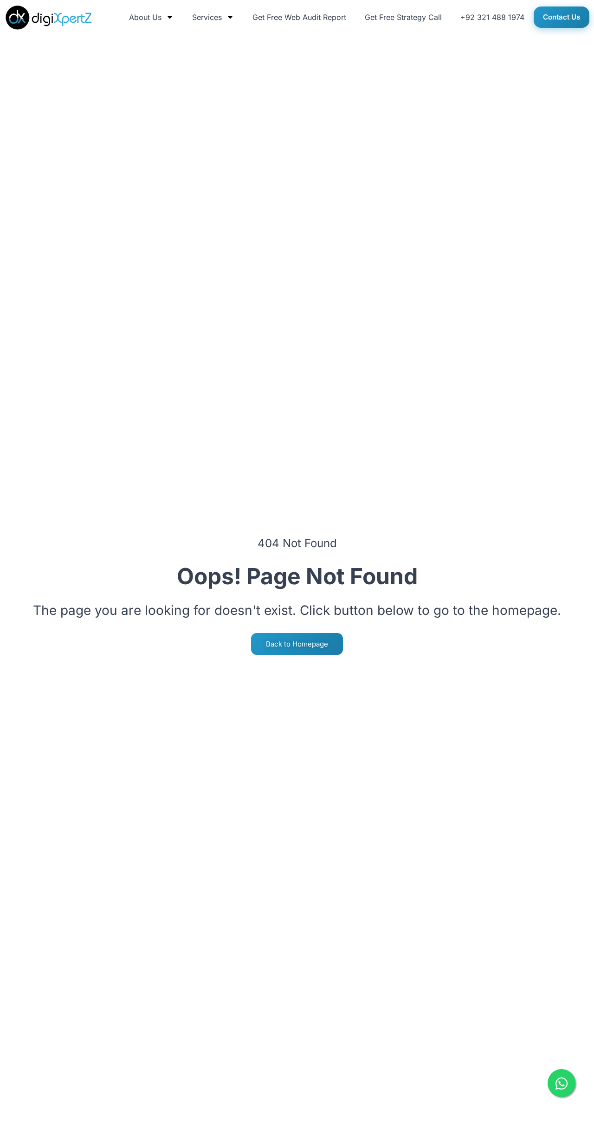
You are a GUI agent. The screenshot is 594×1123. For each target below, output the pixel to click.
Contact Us (561, 17)
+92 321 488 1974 (492, 17)
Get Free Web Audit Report (299, 17)
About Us (145, 17)
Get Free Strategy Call (403, 17)
